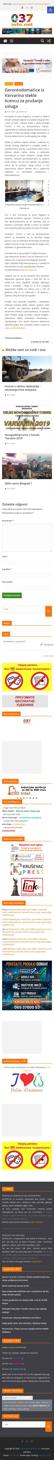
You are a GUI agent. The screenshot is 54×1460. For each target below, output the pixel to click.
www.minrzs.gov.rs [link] (27, 270)
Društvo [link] (9, 84)
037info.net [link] (22, 112)
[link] (50, 10)
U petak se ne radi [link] (41, 341)
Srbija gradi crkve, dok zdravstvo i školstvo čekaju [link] (24, 1323)
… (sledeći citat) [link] (47, 656)
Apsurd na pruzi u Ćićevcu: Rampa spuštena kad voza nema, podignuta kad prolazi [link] (31, 5)
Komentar (8, 520)
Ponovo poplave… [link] (12, 338)
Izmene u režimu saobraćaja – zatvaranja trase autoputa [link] (23, 387)
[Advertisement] (21, 757)
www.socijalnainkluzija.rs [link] (15, 328)
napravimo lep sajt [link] (41, 1374)
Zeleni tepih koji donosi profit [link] (15, 1286)
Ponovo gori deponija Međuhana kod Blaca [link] (21, 1317)
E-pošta (6, 569)
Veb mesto (7, 581)
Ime (5, 556)
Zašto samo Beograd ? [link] (18, 483)
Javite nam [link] (6, 1374)
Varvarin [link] (18, 84)
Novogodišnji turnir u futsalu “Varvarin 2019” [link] (22, 436)
